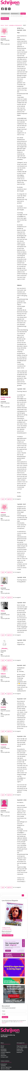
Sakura (3, 36)
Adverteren (3, 1055)
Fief (2, 586)
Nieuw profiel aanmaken (5, 15)
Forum (2, 1047)
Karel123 (3, 808)
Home (2, 25)
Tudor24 (4, 745)
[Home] (10, 3)
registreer (9, 499)
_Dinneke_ (4, 648)
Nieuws (2, 1046)
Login (2, 499)
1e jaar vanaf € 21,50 (8, 935)
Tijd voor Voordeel (5, 1069)
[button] (5, 18)
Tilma (3, 611)
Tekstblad (3, 1065)
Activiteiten (3, 1049)
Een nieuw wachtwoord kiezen (16, 15)
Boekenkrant (4, 1064)
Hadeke (3, 707)
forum (6, 25)
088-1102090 (4, 1036)
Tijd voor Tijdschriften (6, 1067)
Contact (3, 1054)
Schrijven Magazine (5, 1052)
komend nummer (7, 929)
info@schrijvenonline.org (8, 1035)
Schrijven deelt (4, 1057)
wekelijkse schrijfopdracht (15, 25)
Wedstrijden (4, 1050)
